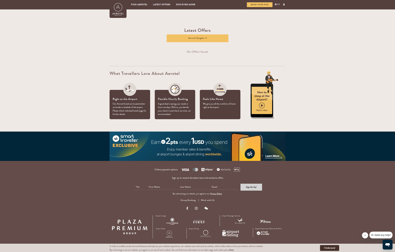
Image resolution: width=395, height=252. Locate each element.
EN (278, 4)
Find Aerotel (139, 4)
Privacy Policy (216, 193)
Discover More (185, 4)
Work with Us (208, 200)
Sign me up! (251, 187)
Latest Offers (161, 4)
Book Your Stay (260, 4)
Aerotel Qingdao (196, 38)
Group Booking (188, 200)
